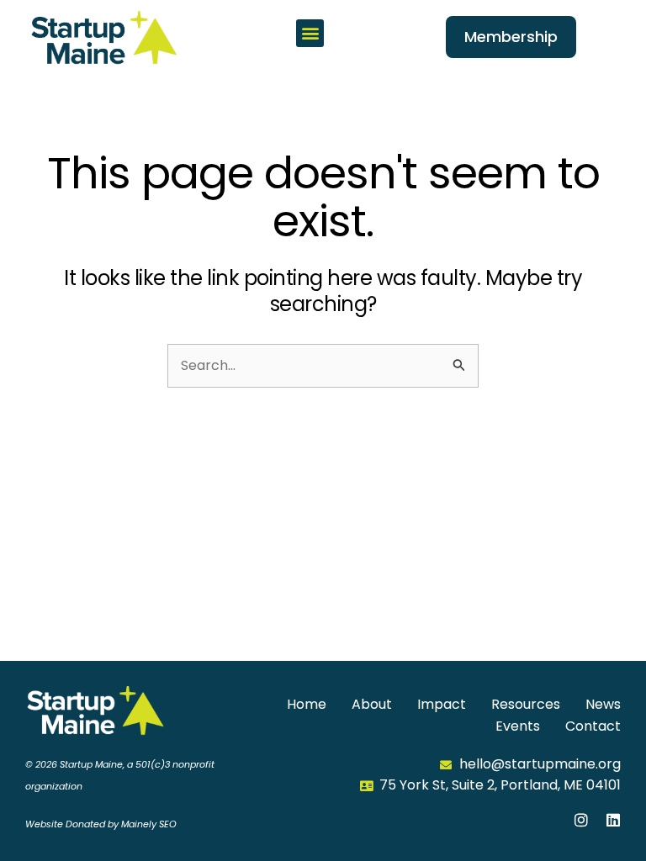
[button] (310, 33)
